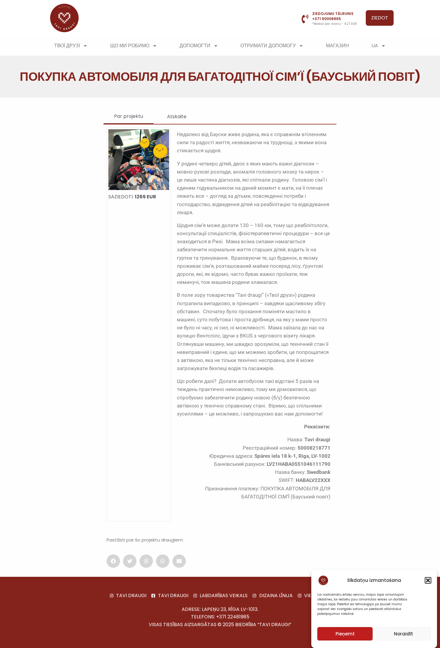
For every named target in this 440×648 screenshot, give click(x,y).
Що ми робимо (129, 45)
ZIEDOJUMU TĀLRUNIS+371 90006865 (332, 16)
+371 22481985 (232, 616)
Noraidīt (403, 634)
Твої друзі (67, 45)
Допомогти (195, 45)
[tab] (129, 116)
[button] (428, 580)
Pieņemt (345, 634)
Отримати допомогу (268, 45)
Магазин (337, 45)
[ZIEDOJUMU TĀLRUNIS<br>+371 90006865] (305, 18)
